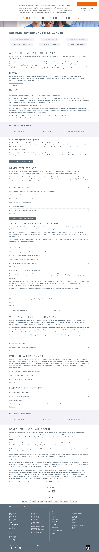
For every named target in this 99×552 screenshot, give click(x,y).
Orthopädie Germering (35, 517)
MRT (25, 234)
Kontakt (12, 545)
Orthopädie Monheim (35, 523)
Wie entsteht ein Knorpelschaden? (19, 392)
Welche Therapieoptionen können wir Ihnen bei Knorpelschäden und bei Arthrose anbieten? (35, 404)
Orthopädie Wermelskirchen (36, 532)
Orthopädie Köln (34, 520)
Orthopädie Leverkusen (35, 522)
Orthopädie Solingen (35, 528)
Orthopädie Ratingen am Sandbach (37, 526)
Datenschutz (24, 545)
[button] (25, 501)
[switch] (42, 18)
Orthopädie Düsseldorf (35, 516)
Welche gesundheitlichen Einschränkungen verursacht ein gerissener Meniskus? (31, 191)
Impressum (30, 545)
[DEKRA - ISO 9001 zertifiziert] (88, 547)
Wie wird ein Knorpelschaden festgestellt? (21, 396)
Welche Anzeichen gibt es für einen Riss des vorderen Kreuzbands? (28, 252)
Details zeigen (76, 18)
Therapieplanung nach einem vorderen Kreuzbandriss (24, 259)
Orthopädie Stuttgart (35, 531)
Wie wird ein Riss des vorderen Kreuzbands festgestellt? (25, 255)
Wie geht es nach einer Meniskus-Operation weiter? (23, 210)
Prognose (12, 303)
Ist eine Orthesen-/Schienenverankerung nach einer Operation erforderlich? (30, 299)
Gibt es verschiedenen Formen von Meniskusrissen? (23, 199)
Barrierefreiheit (36, 545)
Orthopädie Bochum (35, 514)
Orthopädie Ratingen (35, 525)
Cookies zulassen (86, 3)
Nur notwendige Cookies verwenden (87, 9)
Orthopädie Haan (34, 519)
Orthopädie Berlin (34, 513)
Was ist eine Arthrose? (15, 400)
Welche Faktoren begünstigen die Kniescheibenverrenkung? (26, 371)
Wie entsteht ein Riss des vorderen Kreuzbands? (23, 248)
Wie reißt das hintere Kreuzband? (18, 343)
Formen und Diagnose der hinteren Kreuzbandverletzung (25, 347)
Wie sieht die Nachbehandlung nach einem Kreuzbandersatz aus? (27, 295)
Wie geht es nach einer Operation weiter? (20, 379)
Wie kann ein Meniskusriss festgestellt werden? (22, 195)
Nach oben (12, 213)
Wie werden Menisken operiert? (18, 206)
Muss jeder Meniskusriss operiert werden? (21, 203)
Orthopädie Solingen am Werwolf (37, 529)
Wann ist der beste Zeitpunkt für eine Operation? (23, 263)
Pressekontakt (17, 545)
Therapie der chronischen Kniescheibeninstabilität (23, 375)
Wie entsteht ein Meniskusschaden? (19, 187)
